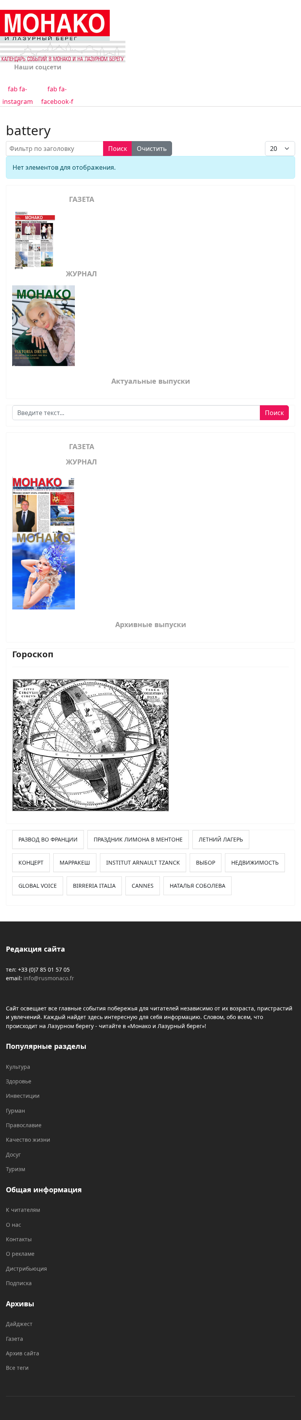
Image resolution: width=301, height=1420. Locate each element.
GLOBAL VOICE (37, 885)
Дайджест (19, 1324)
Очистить (152, 148)
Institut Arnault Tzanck (143, 862)
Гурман (15, 1110)
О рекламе (20, 1253)
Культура (18, 1066)
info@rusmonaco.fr (49, 978)
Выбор (205, 862)
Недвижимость (255, 862)
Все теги (17, 1367)
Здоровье (18, 1081)
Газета (14, 1338)
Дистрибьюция (26, 1268)
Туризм (15, 1169)
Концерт (31, 862)
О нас (13, 1224)
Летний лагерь (221, 839)
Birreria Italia (94, 885)
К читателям (23, 1209)
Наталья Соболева (197, 885)
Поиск (117, 148)
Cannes (143, 885)
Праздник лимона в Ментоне (138, 839)
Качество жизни (28, 1139)
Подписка (19, 1283)
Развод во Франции (48, 839)
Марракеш (75, 862)
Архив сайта (22, 1353)
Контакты (19, 1239)
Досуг (13, 1154)
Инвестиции (23, 1095)
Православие (24, 1125)
